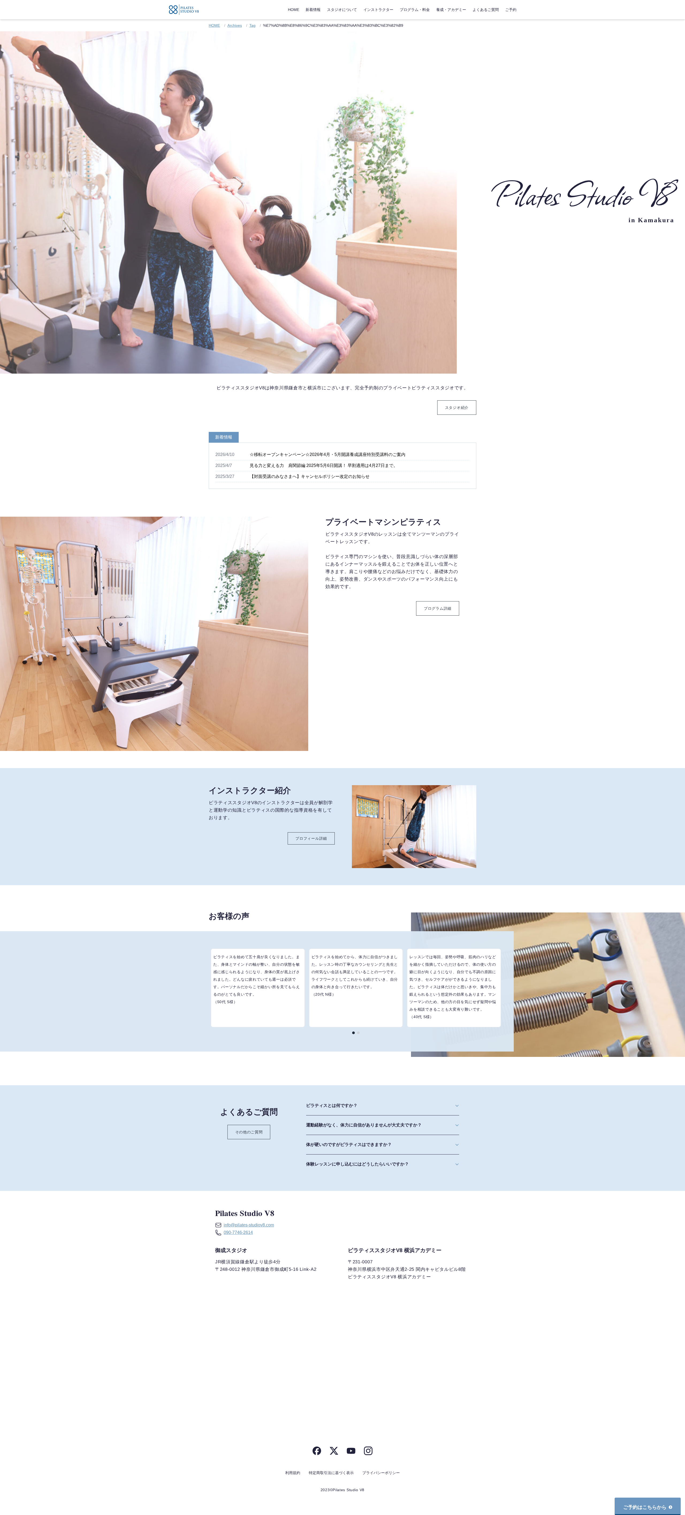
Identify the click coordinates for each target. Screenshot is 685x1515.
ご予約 (510, 9)
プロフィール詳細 (311, 838)
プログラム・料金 (415, 9)
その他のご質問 (249, 1132)
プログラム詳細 (437, 608)
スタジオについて (342, 9)
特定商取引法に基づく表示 (331, 1473)
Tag (252, 25)
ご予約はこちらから (645, 1507)
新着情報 (313, 9)
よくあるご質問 (486, 9)
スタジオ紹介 (457, 407)
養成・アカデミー (451, 9)
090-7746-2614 (238, 1232)
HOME (293, 9)
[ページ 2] (358, 1032)
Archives (234, 25)
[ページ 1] (353, 1032)
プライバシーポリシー (381, 1473)
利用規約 (292, 1473)
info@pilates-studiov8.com (249, 1225)
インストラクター (378, 9)
